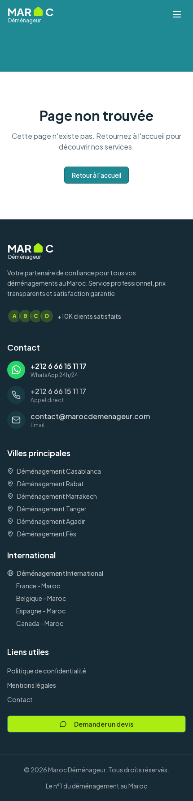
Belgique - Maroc (41, 598)
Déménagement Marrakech (57, 496)
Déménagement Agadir (51, 521)
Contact (20, 699)
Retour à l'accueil (96, 175)
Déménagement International (60, 573)
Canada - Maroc (39, 623)
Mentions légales (31, 685)
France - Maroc (38, 586)
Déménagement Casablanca (59, 471)
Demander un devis (103, 724)
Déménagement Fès (46, 534)
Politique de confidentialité (46, 671)
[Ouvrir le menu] (177, 14)
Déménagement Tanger (52, 509)
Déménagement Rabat (50, 484)
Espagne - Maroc (41, 611)
